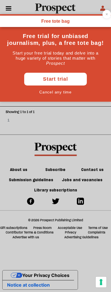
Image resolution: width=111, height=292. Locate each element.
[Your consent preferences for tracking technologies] (101, 282)
